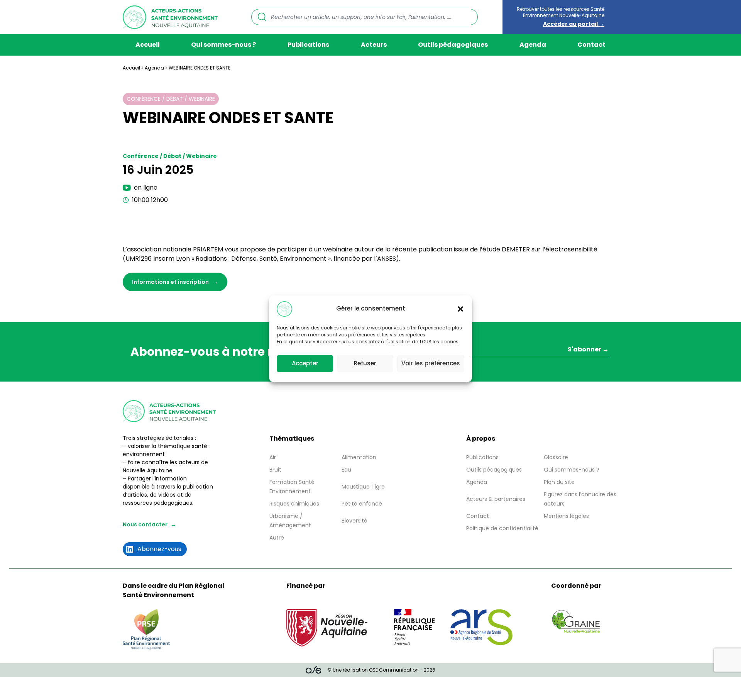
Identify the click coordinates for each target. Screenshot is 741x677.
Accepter (305, 363)
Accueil (147, 44)
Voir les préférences (430, 363)
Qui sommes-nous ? (223, 44)
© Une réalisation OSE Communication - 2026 (381, 670)
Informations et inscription (170, 282)
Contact (591, 44)
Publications (308, 44)
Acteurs (374, 44)
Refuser (365, 363)
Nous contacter (145, 524)
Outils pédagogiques (453, 44)
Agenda (532, 44)
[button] (460, 309)
